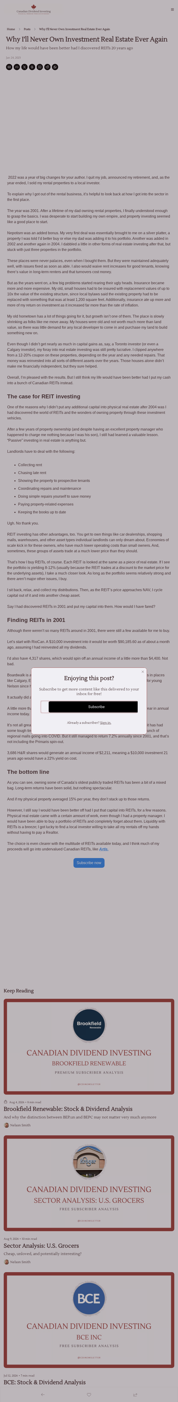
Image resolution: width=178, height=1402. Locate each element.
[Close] (143, 672)
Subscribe (96, 707)
